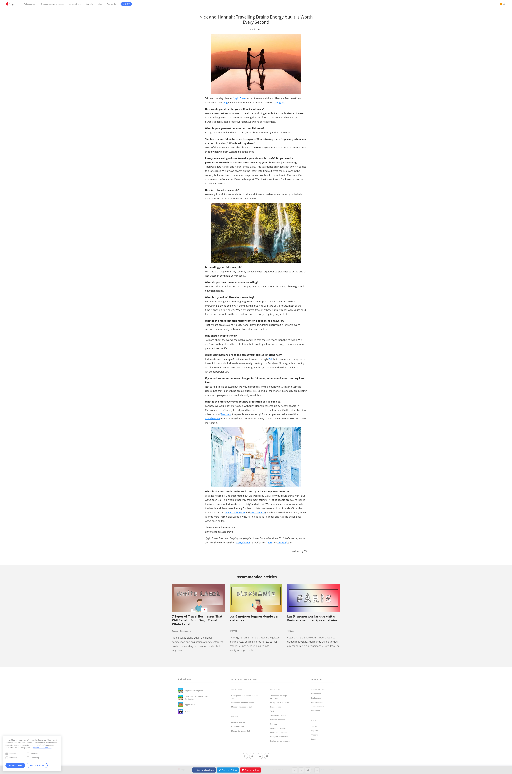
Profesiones (316, 698)
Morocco (226, 414)
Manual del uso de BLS (240, 731)
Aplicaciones (29, 4)
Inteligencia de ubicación (280, 741)
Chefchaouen (212, 418)
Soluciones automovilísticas (242, 702)
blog (225, 102)
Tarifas (314, 726)
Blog (100, 4)
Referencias (316, 694)
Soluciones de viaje (278, 728)
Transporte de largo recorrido (278, 697)
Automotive (74, 4)
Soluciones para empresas (52, 4)
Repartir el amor (318, 702)
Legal (313, 739)
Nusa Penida (257, 512)
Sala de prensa (317, 706)
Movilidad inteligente (278, 732)
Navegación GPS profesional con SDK (244, 697)
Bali (270, 359)
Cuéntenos (315, 711)
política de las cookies (42, 748)
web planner (243, 542)
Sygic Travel (239, 98)
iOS (270, 542)
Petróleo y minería (277, 720)
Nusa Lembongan (235, 512)
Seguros (273, 724)
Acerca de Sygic (318, 689)
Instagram (279, 102)
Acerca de (111, 4)
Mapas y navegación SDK (241, 707)
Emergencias (275, 707)
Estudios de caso (238, 722)
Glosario (314, 735)
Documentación (237, 727)
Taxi (272, 711)
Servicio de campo (278, 715)
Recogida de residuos (279, 737)
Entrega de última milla (279, 702)
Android (281, 542)
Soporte (89, 4)
